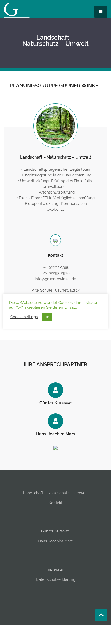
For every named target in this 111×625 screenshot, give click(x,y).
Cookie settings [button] (24, 317)
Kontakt (55, 503)
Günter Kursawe (55, 402)
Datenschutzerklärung (55, 579)
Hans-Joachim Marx (55, 433)
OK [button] (47, 317)
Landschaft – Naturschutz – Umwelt (55, 40)
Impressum (55, 569)
